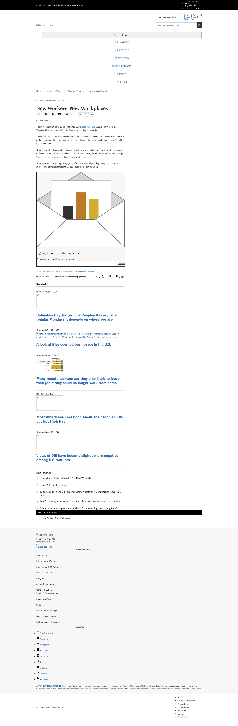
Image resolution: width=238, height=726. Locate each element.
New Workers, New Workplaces (56, 518)
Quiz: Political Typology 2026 (56, 485)
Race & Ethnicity (44, 572)
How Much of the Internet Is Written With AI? (65, 478)
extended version (85, 126)
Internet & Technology (46, 610)
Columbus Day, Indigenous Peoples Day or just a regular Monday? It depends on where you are (76, 317)
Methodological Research (48, 622)
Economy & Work (44, 599)
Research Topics (121, 35)
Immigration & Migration (47, 566)
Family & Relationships (47, 593)
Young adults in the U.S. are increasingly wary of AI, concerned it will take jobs (80, 493)
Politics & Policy (43, 555)
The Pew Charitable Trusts (176, 688)
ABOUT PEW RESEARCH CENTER (48, 686)
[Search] (199, 25)
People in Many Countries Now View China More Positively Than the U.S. (80, 501)
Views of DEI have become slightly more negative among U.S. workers (77, 457)
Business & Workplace (51, 271)
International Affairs (45, 561)
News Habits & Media (46, 616)
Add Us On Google (86, 114)
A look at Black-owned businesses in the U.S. (73, 344)
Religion (40, 578)
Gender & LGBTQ (44, 589)
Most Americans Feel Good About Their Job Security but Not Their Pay (79, 419)
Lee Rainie (43, 120)
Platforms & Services (86, 271)
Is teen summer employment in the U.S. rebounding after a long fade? (78, 508)
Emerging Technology (69, 271)
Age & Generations (45, 584)
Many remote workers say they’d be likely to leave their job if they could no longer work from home (78, 380)
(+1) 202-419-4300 (44, 547)
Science (40, 604)
